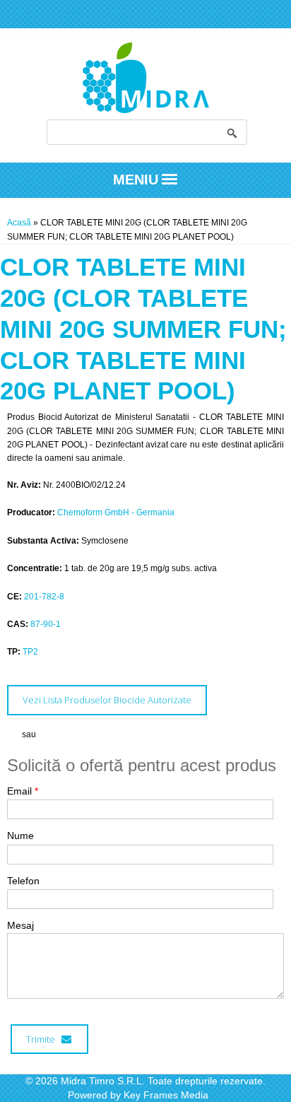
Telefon (23, 880)
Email (22, 791)
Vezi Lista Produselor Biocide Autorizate (107, 699)
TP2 (30, 652)
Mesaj (20, 925)
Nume (20, 835)
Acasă (19, 223)
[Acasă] (146, 110)
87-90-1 (45, 624)
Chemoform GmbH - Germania (115, 512)
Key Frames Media (166, 1095)
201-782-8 (44, 597)
